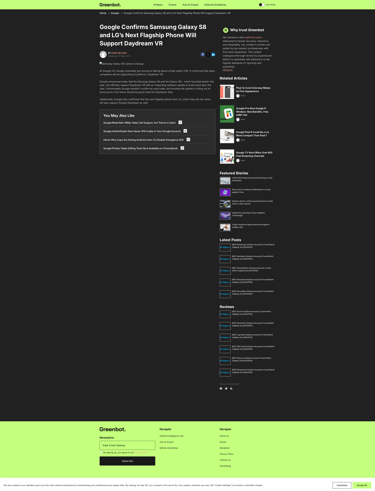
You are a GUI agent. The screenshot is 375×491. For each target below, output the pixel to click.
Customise (342, 485)
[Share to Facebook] (203, 54)
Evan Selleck (119, 53)
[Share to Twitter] (208, 54)
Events (172, 4)
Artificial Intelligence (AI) (171, 436)
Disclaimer (225, 448)
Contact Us (225, 460)
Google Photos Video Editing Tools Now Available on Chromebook (140, 148)
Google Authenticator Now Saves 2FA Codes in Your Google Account (142, 131)
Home (103, 13)
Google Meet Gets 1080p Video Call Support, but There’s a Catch (139, 122)
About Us (224, 436)
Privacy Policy (141, 452)
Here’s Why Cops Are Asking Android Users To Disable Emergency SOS (143, 139)
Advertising (225, 466)
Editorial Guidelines (215, 4)
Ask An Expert (190, 4)
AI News (158, 4)
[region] (187, 484)
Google (115, 13)
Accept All (362, 485)
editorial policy (254, 37)
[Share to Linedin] (213, 54)
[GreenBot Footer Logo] (113, 429)
